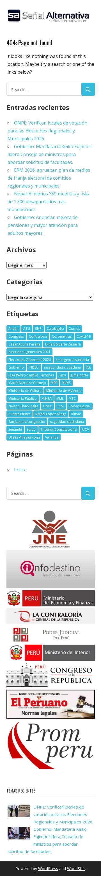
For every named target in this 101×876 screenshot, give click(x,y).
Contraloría (38, 336)
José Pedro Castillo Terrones (31, 375)
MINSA (47, 398)
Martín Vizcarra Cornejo (27, 382)
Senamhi (15, 429)
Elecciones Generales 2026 (29, 359)
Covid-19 (84, 336)
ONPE (47, 406)
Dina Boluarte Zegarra (63, 344)
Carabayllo (55, 328)
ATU (26, 328)
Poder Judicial (80, 406)
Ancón (13, 328)
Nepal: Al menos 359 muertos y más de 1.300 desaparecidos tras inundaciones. (48, 202)
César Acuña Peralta (24, 344)
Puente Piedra (19, 414)
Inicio (19, 469)
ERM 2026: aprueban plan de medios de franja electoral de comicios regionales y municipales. (49, 178)
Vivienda (52, 437)
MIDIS (66, 382)
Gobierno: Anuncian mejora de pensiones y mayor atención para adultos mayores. (43, 225)
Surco (31, 429)
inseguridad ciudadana (62, 367)
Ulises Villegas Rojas (24, 437)
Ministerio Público (22, 398)
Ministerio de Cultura (25, 390)
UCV (85, 429)
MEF (54, 382)
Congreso (16, 336)
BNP (38, 328)
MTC (72, 398)
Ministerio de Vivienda (63, 390)
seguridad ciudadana (67, 421)
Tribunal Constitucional (58, 429)
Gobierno (16, 367)
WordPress (48, 868)
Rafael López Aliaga (50, 414)
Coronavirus (62, 336)
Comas (74, 328)
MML (60, 398)
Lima (62, 375)
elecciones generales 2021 (29, 351)
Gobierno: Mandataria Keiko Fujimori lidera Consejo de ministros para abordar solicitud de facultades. (49, 154)
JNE (88, 367)
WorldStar (76, 868)
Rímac (76, 414)
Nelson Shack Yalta (23, 406)
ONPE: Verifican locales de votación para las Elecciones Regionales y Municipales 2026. (47, 131)
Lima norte (79, 375)
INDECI (34, 367)
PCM (60, 406)
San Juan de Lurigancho (26, 421)
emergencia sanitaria (72, 359)
